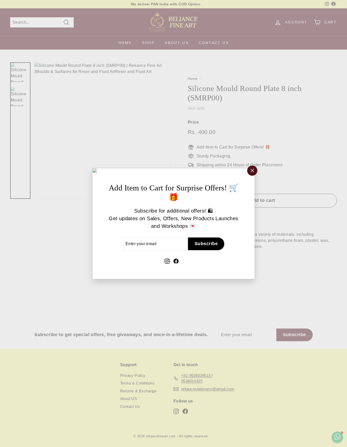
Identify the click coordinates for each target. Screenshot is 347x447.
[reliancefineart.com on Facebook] (176, 260)
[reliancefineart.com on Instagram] (167, 260)
